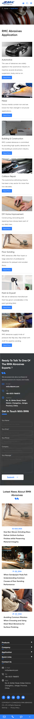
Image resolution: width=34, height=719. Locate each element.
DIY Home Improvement (12, 214)
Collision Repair (9, 176)
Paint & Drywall (9, 293)
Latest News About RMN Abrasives (17, 493)
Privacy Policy (15, 708)
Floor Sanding (8, 252)
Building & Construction (12, 138)
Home (6, 8)
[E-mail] (4, 716)
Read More (7, 77)
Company (6, 647)
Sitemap (4, 708)
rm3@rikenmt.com (12, 387)
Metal (4, 101)
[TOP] (29, 716)
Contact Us (6, 662)
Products (5, 642)
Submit (12, 477)
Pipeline (5, 331)
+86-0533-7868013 (13, 393)
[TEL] (13, 716)
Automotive (7, 60)
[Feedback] (21, 716)
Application (14, 8)
